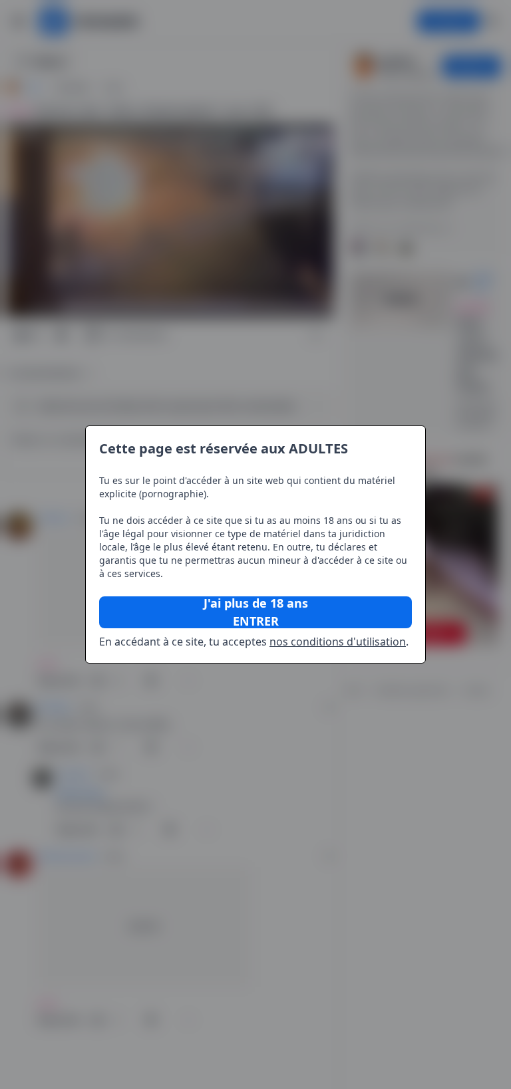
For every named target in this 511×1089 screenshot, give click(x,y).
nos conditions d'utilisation (337, 641)
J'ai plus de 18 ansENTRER (256, 612)
